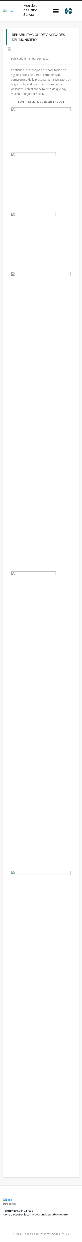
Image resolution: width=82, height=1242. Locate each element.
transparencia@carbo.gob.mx (48, 1214)
